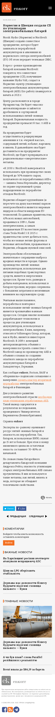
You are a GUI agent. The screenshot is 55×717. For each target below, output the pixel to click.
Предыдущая (18, 516)
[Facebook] (4, 709)
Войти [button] (8, 542)
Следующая (36, 516)
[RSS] (10, 709)
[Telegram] (16, 709)
